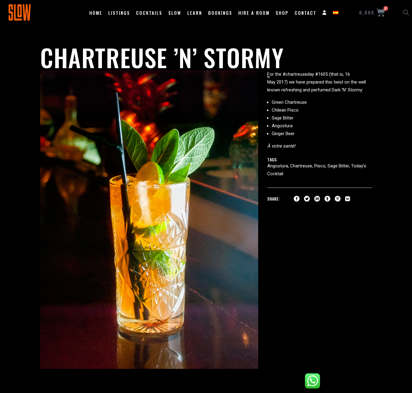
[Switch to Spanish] (335, 12)
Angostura (277, 166)
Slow (174, 12)
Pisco (319, 166)
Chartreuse (301, 166)
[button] (406, 13)
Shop (282, 12)
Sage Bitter (338, 166)
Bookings (220, 12)
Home (95, 12)
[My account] (324, 12)
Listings (119, 12)
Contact (305, 12)
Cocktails (149, 12)
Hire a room (254, 12)
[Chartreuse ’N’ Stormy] (149, 219)
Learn (194, 12)
